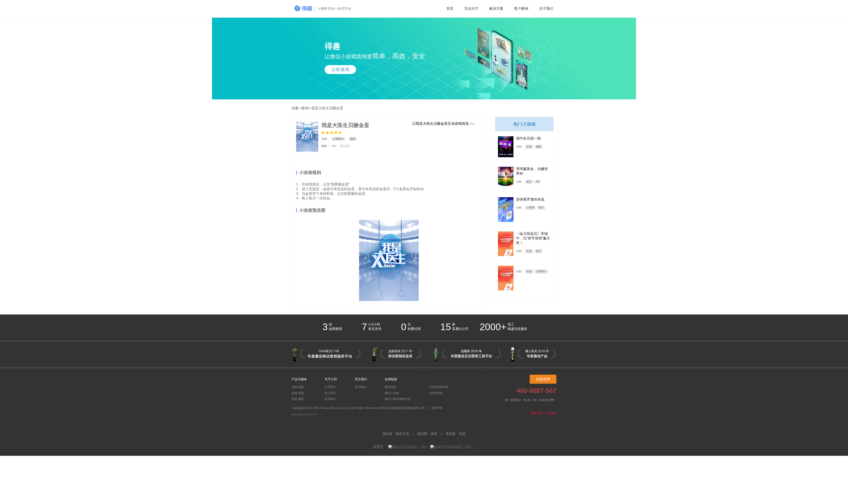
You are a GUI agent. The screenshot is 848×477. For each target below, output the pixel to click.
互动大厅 (471, 8)
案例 (305, 108)
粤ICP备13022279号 (304, 414)
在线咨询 (543, 379)
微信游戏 (390, 387)
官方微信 (360, 387)
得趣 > (296, 108)
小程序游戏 (435, 393)
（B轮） (469, 447)
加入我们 (330, 393)
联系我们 (330, 399)
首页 (449, 8)
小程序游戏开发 (438, 387)
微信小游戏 (392, 393)
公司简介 (330, 387)
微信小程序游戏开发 (398, 399)
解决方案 (496, 8)
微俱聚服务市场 (395, 433)
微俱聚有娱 (456, 433)
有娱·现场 (298, 393)
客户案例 (521, 8)
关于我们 (546, 8)
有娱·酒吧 (298, 399)
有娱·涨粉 (298, 387)
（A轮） (423, 447)
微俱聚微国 (427, 433)
